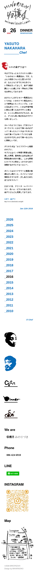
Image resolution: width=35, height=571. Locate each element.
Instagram (14, 484)
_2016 (8, 276)
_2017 (8, 271)
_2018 (8, 265)
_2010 (8, 311)
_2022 (8, 242)
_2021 (8, 248)
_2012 (8, 299)
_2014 (8, 288)
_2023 (8, 236)
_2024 (8, 231)
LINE (8, 465)
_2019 (8, 259)
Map (7, 520)
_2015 (8, 282)
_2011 (8, 305)
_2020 (8, 254)
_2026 (8, 219)
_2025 (8, 225)
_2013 (8, 294)
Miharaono (17, 568)
